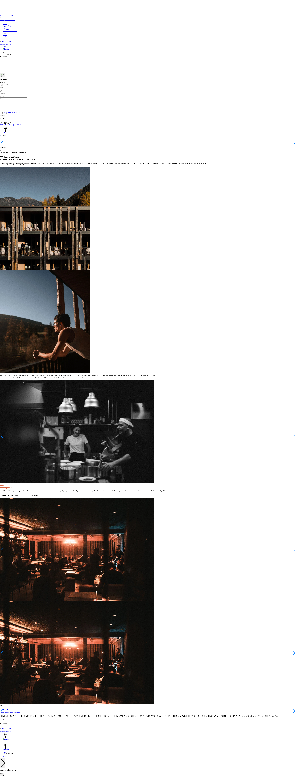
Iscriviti (2, 775)
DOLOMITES (6, 29)
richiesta (2, 15)
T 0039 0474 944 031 (5, 125)
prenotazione (7, 15)
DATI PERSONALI (5, 90)
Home (4, 752)
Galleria (13, 15)
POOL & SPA (6, 28)
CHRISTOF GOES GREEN (10, 31)
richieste (2, 115)
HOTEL (5, 24)
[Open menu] (0, 17)
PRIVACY (5, 756)
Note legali (5, 755)
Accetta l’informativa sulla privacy (11, 112)
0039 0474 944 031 (6, 41)
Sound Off (3, 147)
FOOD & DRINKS (8, 26)
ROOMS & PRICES (8, 25)
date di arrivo (3, 82)
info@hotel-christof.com (6, 44)
